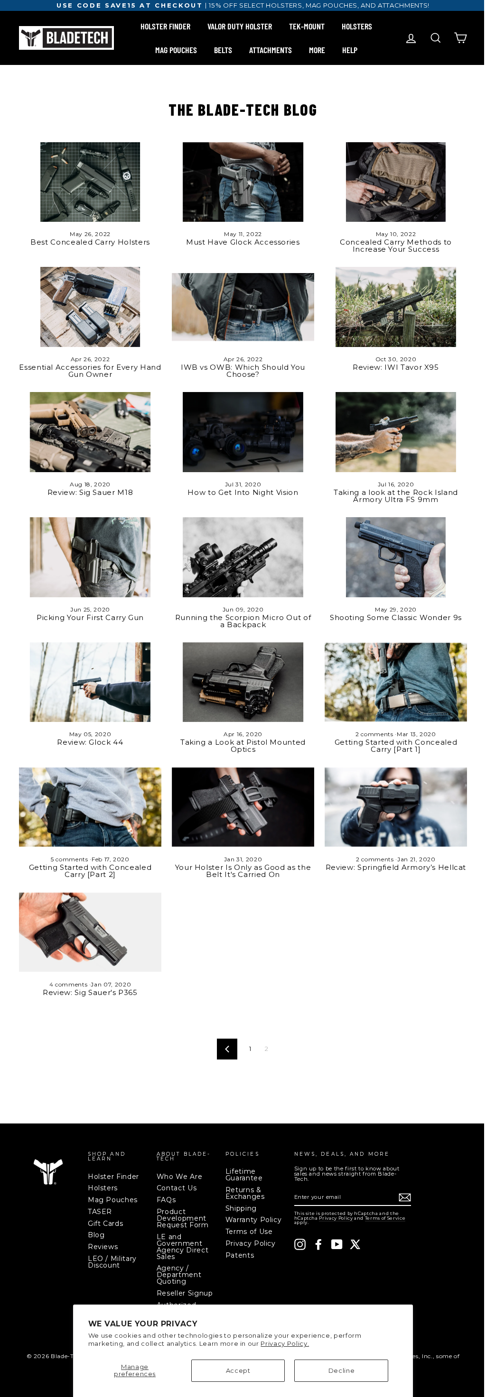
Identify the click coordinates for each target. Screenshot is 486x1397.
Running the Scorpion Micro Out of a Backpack (243, 621)
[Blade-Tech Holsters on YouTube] (337, 1244)
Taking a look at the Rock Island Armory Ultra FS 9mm (396, 496)
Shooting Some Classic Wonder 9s (396, 617)
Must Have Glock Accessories (243, 242)
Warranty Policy (253, 1219)
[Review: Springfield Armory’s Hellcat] (396, 807)
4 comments (69, 984)
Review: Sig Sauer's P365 (90, 992)
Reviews (103, 1246)
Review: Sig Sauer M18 (90, 492)
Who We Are (180, 1176)
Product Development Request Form (183, 1218)
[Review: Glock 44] (90, 682)
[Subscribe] (405, 1197)
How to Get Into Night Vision (242, 492)
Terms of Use (249, 1231)
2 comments (375, 734)
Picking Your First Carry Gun (90, 617)
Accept (238, 1370)
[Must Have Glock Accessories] (243, 182)
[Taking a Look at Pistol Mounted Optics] (243, 682)
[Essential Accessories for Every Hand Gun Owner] (90, 307)
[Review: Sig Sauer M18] (90, 432)
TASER (100, 1211)
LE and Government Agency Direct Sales (182, 1247)
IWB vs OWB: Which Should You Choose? (243, 371)
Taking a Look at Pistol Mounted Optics (243, 746)
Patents (239, 1255)
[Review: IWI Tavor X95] (396, 307)
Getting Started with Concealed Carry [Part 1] (396, 746)
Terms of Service (385, 1218)
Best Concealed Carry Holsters (90, 242)
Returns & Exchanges (245, 1193)
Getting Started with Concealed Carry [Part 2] (90, 871)
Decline (341, 1370)
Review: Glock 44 (90, 742)
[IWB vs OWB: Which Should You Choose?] (243, 307)
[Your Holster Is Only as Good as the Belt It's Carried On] (243, 807)
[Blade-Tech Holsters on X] (355, 1244)
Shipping (241, 1208)
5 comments (70, 859)
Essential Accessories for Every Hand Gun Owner (90, 371)
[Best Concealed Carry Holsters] (90, 182)
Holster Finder (113, 1176)
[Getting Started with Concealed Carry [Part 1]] (396, 682)
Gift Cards (105, 1223)
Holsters (103, 1188)
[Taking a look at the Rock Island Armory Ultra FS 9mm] (396, 432)
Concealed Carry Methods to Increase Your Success (396, 245)
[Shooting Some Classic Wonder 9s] (396, 557)
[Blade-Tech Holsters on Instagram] (300, 1244)
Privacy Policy (250, 1243)
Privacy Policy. (285, 1343)
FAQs (166, 1200)
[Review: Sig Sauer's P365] (90, 932)
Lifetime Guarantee (244, 1174)
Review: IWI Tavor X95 (396, 367)
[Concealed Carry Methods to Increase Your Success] (396, 182)
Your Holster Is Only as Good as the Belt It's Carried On (243, 871)
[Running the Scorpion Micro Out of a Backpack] (243, 557)
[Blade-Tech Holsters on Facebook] (318, 1244)
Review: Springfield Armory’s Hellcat (396, 867)
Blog (96, 1235)
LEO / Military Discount (112, 1261)
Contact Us (177, 1188)
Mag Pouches (113, 1200)
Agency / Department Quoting (179, 1275)
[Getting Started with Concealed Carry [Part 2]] (90, 807)
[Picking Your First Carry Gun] (90, 557)
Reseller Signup (185, 1293)
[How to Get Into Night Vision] (243, 432)
